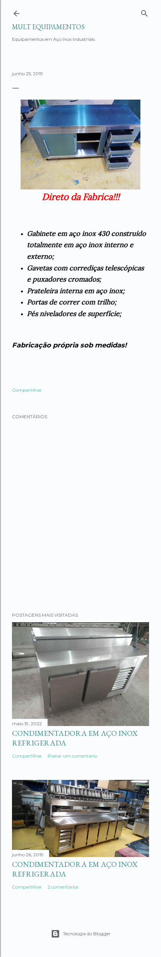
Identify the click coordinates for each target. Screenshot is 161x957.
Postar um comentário (72, 756)
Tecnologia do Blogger (86, 933)
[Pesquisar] (144, 12)
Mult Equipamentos (48, 26)
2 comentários (63, 887)
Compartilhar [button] (27, 390)
